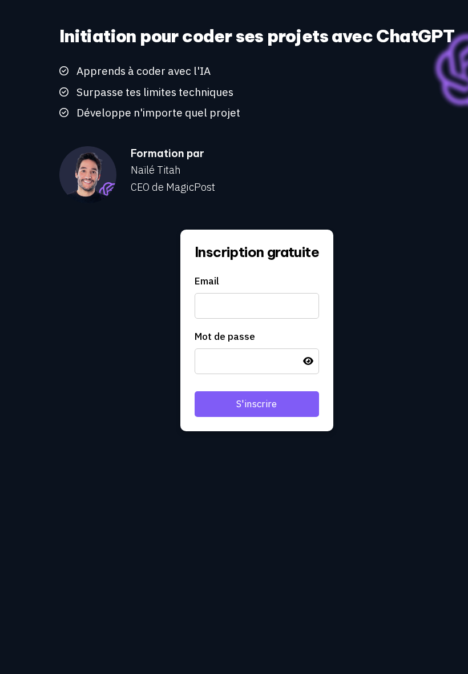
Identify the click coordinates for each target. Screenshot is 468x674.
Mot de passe (225, 336)
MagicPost (190, 187)
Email (207, 281)
